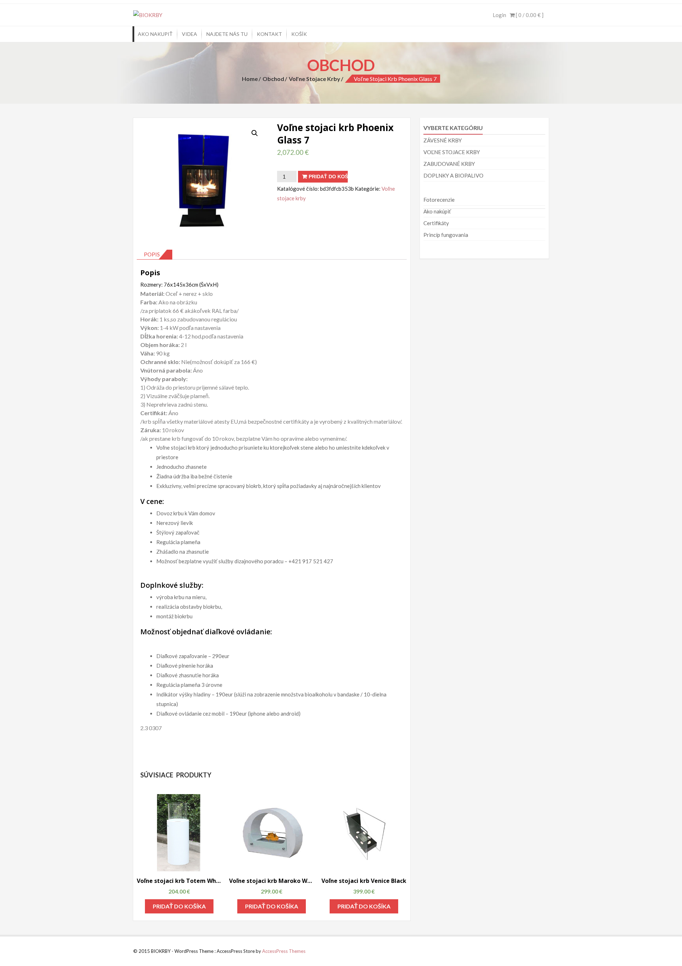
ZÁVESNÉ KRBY (442, 140)
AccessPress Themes (283, 951)
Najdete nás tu (227, 34)
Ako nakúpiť (437, 211)
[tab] (154, 255)
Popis (152, 254)
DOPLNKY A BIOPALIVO (453, 175)
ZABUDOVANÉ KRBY (449, 164)
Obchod (273, 78)
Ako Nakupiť (155, 34)
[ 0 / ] (529, 15)
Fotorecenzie (439, 199)
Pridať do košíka (328, 176)
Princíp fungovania (445, 235)
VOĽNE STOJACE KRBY (451, 152)
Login (499, 15)
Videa (189, 34)
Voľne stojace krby (314, 78)
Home (250, 78)
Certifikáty (436, 223)
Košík (299, 34)
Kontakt (269, 34)
